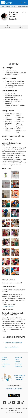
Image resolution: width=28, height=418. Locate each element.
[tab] (7, 27)
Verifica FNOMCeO (8, 306)
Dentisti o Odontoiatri (10, 6)
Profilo (21, 27)
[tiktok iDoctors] (23, 402)
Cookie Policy (18, 357)
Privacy (3, 366)
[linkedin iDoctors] (18, 402)
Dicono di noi (5, 359)
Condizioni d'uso (6, 364)
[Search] (21, 2)
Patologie (17, 361)
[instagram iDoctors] (9, 402)
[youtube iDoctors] (14, 402)
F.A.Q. (3, 361)
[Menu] (25, 2)
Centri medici (18, 366)
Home (2, 6)
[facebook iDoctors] (5, 402)
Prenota (7, 27)
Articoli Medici (18, 364)
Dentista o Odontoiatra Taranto (13, 342)
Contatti (17, 359)
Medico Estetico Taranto (12, 347)
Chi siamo (4, 357)
